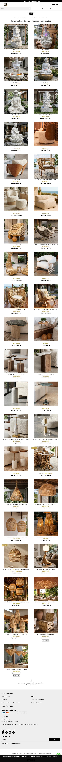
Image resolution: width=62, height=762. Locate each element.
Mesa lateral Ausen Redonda (45, 471)
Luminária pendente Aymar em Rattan (16, 504)
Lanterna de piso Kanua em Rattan (46, 537)
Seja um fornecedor (7, 706)
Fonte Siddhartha (16, 114)
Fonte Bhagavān (45, 82)
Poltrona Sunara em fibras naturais (45, 179)
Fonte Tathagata (46, 49)
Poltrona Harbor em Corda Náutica (45, 277)
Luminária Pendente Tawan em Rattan (16, 634)
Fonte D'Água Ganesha (45, 114)
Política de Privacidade (37, 699)
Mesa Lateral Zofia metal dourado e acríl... (45, 439)
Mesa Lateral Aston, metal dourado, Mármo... (16, 439)
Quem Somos (6, 696)
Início (32, 696)
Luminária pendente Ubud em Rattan (45, 504)
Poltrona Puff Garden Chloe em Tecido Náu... (46, 212)
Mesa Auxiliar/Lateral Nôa (45, 342)
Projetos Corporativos (37, 703)
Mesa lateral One (16, 471)
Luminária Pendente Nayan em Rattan (16, 669)
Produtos (4, 699)
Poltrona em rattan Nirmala (45, 634)
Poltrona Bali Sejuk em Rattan (16, 309)
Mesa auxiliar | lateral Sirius (16, 374)
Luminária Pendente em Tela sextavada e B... (16, 602)
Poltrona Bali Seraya (16, 277)
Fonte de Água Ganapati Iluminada (16, 49)
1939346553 (7, 719)
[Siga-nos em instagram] (3, 732)
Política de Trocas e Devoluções (11, 703)
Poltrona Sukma (16, 244)
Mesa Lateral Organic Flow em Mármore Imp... (46, 407)
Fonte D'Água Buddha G (16, 147)
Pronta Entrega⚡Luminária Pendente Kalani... (16, 569)
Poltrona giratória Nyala (16, 212)
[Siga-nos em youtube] (10, 732)
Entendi (31, 760)
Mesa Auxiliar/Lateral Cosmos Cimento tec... (16, 407)
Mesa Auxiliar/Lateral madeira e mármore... (16, 342)
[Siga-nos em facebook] (6, 732)
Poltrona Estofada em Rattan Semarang (45, 309)
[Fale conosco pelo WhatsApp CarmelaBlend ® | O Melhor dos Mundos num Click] (58, 754)
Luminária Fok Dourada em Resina (45, 569)
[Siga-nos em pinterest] (13, 732)
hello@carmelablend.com (11, 721)
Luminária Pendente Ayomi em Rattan (45, 602)
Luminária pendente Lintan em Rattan (16, 537)
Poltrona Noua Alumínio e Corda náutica (46, 244)
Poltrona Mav (16, 179)
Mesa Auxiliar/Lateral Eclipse (45, 374)
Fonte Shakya (16, 82)
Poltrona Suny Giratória (46, 147)
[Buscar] (29, 8)
